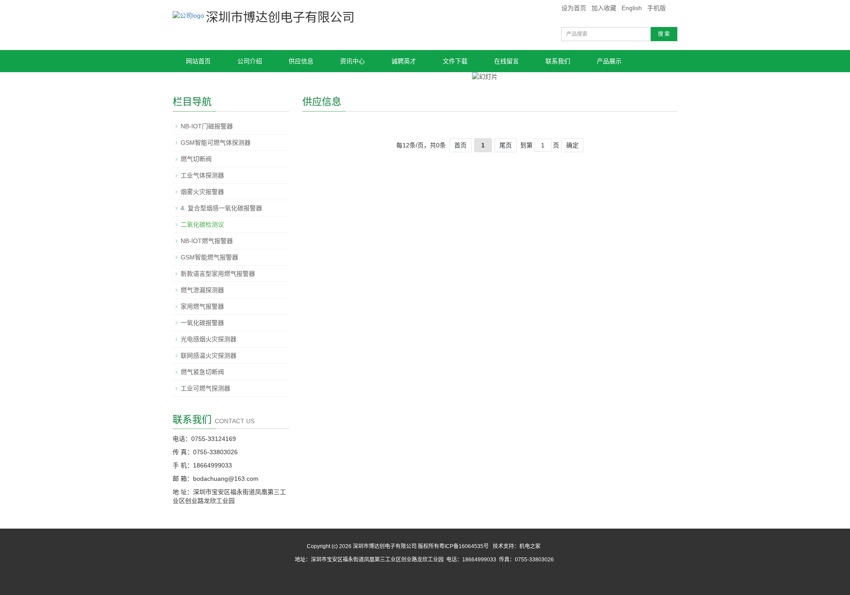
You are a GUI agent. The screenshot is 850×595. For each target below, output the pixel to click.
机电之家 (530, 546)
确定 (572, 145)
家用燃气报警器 (202, 306)
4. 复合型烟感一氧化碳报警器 (221, 208)
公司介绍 (249, 61)
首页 (460, 145)
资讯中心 (352, 61)
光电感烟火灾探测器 (208, 339)
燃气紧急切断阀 (202, 371)
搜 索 (664, 34)
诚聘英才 (403, 61)
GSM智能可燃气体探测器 (216, 142)
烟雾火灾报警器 (202, 191)
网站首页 (198, 61)
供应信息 (301, 61)
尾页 (505, 145)
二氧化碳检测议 (202, 224)
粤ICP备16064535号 (464, 546)
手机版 (656, 8)
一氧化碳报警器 (202, 322)
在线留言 (506, 61)
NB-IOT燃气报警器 (207, 240)
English (632, 8)
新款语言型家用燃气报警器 (218, 273)
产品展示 (609, 61)
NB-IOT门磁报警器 (207, 126)
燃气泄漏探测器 (202, 290)
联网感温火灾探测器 (208, 355)
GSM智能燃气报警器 (209, 257)
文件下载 (455, 61)
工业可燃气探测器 (205, 388)
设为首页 (573, 8)
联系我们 (557, 61)
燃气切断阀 (196, 158)
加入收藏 (603, 8)
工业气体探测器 (202, 175)
